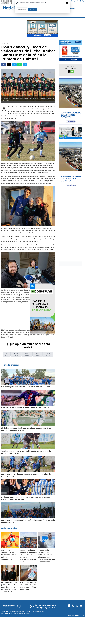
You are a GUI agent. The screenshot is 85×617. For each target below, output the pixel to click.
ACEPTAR (32, 9)
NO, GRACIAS (22, 9)
